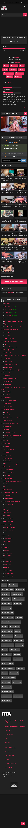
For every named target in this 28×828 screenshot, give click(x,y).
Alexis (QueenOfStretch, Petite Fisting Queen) (13, 388)
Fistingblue (7, 475)
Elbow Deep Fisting (8, 617)
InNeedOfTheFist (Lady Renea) (13, 481)
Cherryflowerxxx (8, 510)
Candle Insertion (19, 598)
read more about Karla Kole (18, 108)
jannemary (7, 312)
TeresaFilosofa (8, 553)
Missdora (6, 318)
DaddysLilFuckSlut (9, 527)
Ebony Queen (8, 315)
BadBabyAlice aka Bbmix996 (12, 501)
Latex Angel (7, 403)
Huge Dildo (19, 635)
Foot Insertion (15, 626)
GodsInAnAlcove (9, 530)
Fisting (5, 626)
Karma (7, 759)
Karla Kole (17, 62)
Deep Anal (18, 603)
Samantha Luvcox (9, 472)
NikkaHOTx (7, 304)
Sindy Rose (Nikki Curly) (11, 378)
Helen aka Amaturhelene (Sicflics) (13, 370)
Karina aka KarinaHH (10, 507)
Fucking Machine (8, 631)
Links (6, 738)
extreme (16, 57)
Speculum (21, 668)
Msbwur (6, 344)
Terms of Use (8, 730)
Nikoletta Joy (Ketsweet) (11, 423)
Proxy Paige (7, 564)
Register (22, 2)
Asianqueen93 (8, 495)
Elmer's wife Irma (9, 338)
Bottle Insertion (17, 594)
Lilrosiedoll (7, 535)
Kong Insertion (19, 640)
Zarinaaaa (7, 547)
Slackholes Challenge (9, 668)
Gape (18, 631)
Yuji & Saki (7, 415)
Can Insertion (7, 598)
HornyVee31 (7, 335)
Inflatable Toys (7, 640)
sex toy (10, 76)
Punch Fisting (7, 659)
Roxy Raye (7, 375)
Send (23, 160)
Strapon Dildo (15, 672)
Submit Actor (8, 767)
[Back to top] (23, 823)
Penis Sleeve (15, 649)
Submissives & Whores (9, 677)
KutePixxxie (7, 561)
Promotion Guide (9, 755)
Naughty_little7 (8, 458)
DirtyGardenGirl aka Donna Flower (13, 327)
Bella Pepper (7, 441)
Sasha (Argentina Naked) (11, 364)
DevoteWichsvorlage (10, 400)
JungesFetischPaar (9, 469)
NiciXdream (7, 484)
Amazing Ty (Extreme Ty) (11, 329)
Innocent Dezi (8, 373)
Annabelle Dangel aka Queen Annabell (15, 355)
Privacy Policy (9, 734)
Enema (20, 617)
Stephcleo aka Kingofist (10, 341)
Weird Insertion (7, 696)
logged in (10, 292)
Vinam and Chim (8, 438)
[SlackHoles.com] (11, 8)
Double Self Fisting (8, 612)
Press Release (9, 752)
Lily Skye (6, 412)
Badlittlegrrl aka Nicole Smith (12, 418)
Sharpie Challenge (8, 663)
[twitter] (10, 774)
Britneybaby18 (8, 524)
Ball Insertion (21, 589)
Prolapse (17, 654)
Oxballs (5, 649)
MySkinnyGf (7, 515)
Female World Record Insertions (12, 621)
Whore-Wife (7, 461)
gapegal (6, 446)
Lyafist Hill (7, 395)
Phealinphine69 (8, 576)
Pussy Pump (18, 659)
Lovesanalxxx (8, 538)
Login (16, 2)
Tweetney (7, 487)
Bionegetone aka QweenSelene (13, 321)
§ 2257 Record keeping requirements (15, 726)
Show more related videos (14, 282)
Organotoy (20, 645)
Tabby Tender (8, 406)
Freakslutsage (8, 478)
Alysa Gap (7, 466)
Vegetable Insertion (8, 691)
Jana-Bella (7, 452)
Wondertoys (19, 696)
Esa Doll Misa (8, 556)
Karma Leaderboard (10, 763)
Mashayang (7, 512)
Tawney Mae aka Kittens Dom (12, 435)
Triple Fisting (7, 682)
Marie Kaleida (8, 361)
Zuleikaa (6, 567)
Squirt (5, 672)
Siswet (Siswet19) (9, 350)
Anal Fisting (14, 584)
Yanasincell (7, 384)
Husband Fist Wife (9, 449)
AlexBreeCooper (8, 521)
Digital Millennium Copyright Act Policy (14, 721)
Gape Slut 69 (7, 443)
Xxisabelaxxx (8, 489)
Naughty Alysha (8, 518)
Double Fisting (7, 608)
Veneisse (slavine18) (10, 409)
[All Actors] (25, 113)
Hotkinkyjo (7, 358)
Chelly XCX (7, 332)
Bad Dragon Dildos (8, 589)
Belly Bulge (6, 594)
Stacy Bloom (7, 352)
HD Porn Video (9, 73)
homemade (20, 73)
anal (22, 65)
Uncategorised (7, 686)
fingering (14, 69)
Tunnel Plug (18, 682)
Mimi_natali (7, 455)
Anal (7, 65)
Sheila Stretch (8, 570)
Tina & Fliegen (8, 381)
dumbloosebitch (8, 498)
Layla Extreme (8, 533)
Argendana (7, 324)
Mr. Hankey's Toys (8, 645)
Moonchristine (8, 420)
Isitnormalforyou (8, 504)
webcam (18, 76)
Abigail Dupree (8, 426)
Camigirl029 (7, 397)
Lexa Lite (6, 550)
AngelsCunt (7, 392)
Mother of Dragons (9, 573)
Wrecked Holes (7, 700)
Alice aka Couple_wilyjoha (11, 464)
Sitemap (7, 742)
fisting (22, 69)
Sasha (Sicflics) (8, 367)
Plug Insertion (7, 654)
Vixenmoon (7, 429)
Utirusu (6, 544)
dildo (6, 69)
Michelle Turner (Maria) (10, 347)
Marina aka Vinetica (9, 432)
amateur (14, 65)
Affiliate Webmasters (10, 748)
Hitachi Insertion (8, 635)
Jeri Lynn (6, 558)
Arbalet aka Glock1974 (10, 492)
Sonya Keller (7, 541)
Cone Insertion (7, 603)
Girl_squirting (8, 309)
